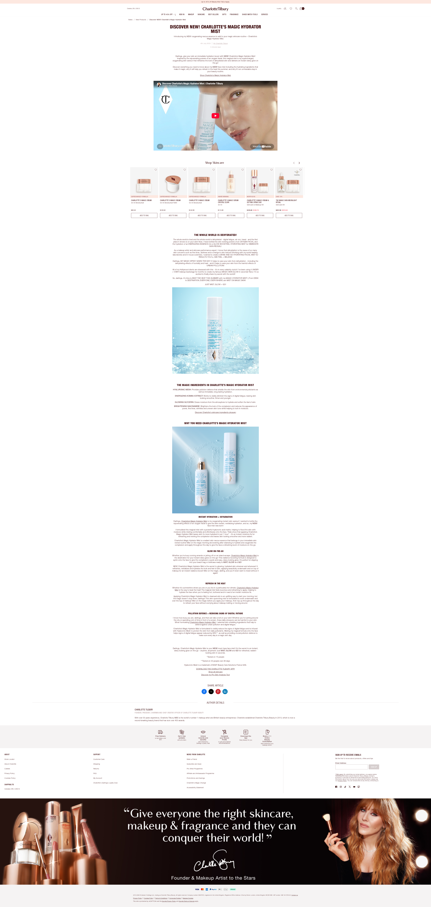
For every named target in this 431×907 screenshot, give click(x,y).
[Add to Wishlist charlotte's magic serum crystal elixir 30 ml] (242, 169)
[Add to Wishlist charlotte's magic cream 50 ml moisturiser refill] (184, 169)
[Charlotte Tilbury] (216, 8)
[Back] (294, 163)
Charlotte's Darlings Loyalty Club (105, 783)
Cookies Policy (9, 778)
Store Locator (9, 759)
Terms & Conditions (161, 898)
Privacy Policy (9, 773)
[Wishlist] (291, 8)
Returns (96, 769)
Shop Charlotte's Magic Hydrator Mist (215, 75)
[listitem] (168, 15)
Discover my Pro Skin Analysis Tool (215, 675)
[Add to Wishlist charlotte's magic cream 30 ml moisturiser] (155, 169)
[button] (296, 8)
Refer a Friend (192, 759)
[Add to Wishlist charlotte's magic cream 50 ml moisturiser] (213, 169)
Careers (7, 769)
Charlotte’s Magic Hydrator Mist (194, 521)
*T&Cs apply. (339, 774)
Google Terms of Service (187, 901)
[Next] (299, 163)
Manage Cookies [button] (188, 898)
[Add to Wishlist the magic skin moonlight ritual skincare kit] (300, 169)
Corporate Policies (175, 898)
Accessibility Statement (195, 787)
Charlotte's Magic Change (196, 783)
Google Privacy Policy (169, 901)
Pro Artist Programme (195, 769)
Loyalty (279, 8)
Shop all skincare (216, 672)
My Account (97, 778)
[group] (143, 193)
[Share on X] (211, 691)
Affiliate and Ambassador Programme (200, 773)
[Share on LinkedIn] (225, 691)
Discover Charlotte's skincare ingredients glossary (215, 412)
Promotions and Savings (196, 778)
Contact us (294, 895)
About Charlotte (10, 764)
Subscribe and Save (194, 764)
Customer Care (98, 759)
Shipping (96, 764)
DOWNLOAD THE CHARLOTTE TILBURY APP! (215, 669)
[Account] (285, 9)
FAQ (95, 773)
